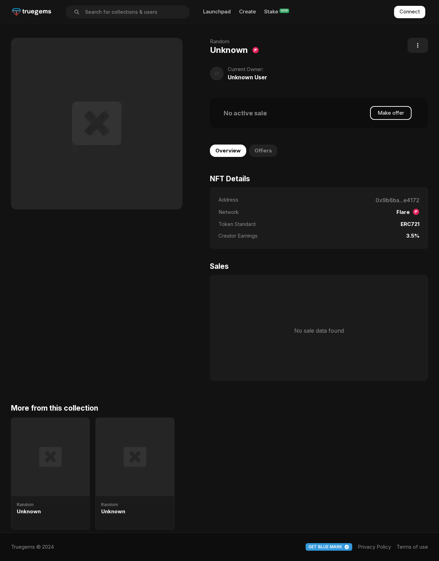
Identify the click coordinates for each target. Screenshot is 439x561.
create (247, 11)
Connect (410, 11)
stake (271, 11)
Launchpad (217, 11)
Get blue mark (325, 546)
